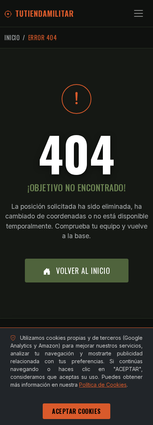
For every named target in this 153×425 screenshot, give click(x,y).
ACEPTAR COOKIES (76, 411)
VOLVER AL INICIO (82, 270)
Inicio (12, 37)
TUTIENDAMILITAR (44, 13)
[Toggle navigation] (138, 13)
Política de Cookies (103, 384)
